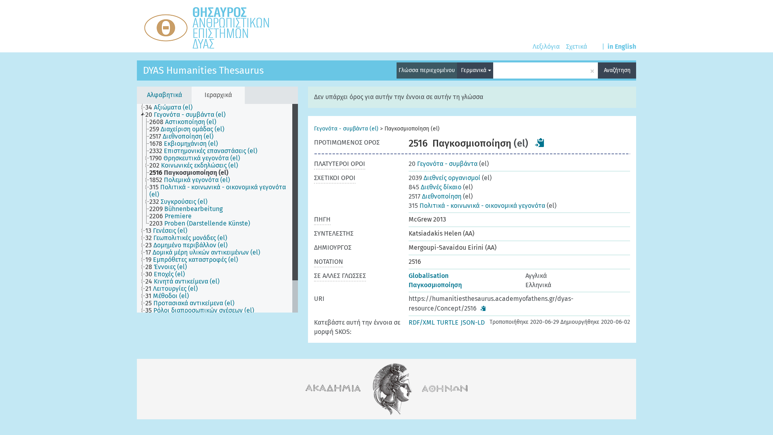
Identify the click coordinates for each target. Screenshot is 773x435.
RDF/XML (422, 322)
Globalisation (429, 276)
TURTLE (448, 322)
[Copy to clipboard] (540, 142)
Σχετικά (576, 46)
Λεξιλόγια (546, 46)
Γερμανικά (474, 70)
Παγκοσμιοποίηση (435, 285)
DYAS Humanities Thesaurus (203, 70)
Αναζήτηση (617, 70)
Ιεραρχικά (218, 95)
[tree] (217, 208)
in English (622, 46)
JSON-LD (473, 322)
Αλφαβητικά (164, 95)
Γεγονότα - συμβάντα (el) (346, 128)
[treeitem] (172, 107)
